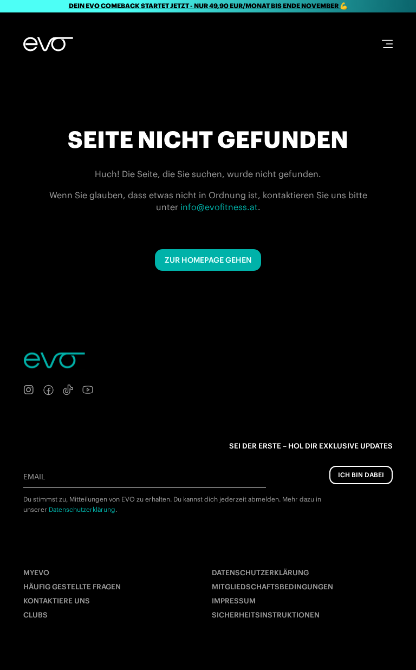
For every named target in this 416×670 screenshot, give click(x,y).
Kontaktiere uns (56, 601)
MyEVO (36, 572)
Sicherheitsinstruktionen (266, 615)
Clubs (35, 615)
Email (34, 476)
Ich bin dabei (361, 475)
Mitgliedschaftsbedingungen (272, 586)
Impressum (234, 601)
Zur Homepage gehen (208, 260)
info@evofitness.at (219, 206)
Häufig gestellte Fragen (72, 586)
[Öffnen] (387, 43)
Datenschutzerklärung (260, 572)
